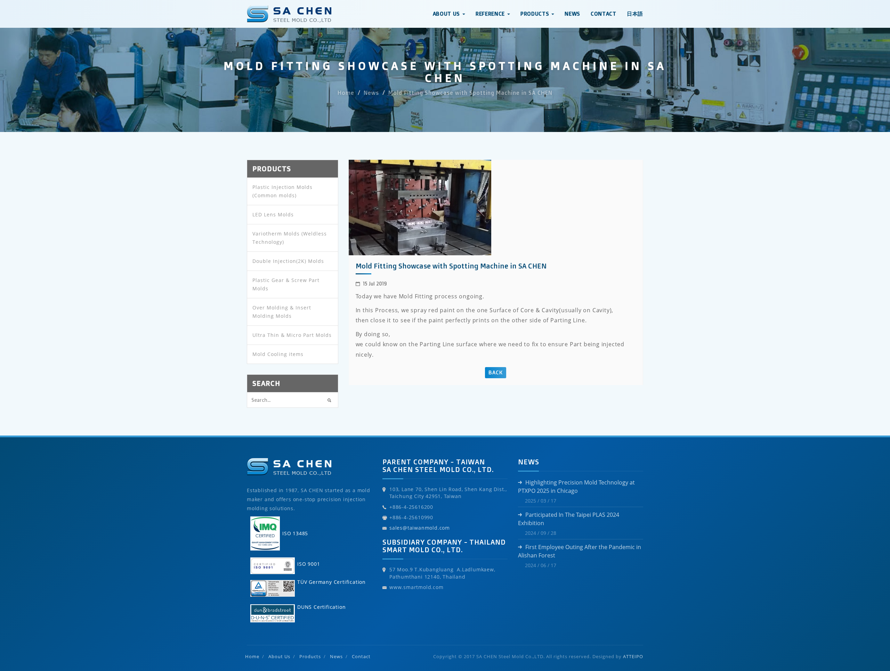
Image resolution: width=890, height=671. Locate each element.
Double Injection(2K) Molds (288, 261)
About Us (279, 656)
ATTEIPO (633, 656)
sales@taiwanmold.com (419, 527)
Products (310, 656)
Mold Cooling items (278, 354)
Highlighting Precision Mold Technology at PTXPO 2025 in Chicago (576, 487)
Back (495, 372)
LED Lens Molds (273, 214)
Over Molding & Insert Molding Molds (281, 311)
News (572, 13)
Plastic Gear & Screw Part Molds (285, 284)
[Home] (289, 8)
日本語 (635, 13)
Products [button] (535, 13)
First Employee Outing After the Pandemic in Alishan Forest (579, 551)
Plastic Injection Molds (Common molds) (282, 191)
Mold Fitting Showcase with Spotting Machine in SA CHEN (470, 93)
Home (346, 93)
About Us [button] (447, 13)
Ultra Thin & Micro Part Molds (292, 335)
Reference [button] (491, 13)
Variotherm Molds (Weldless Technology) (289, 237)
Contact (603, 13)
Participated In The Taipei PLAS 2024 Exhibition (568, 519)
